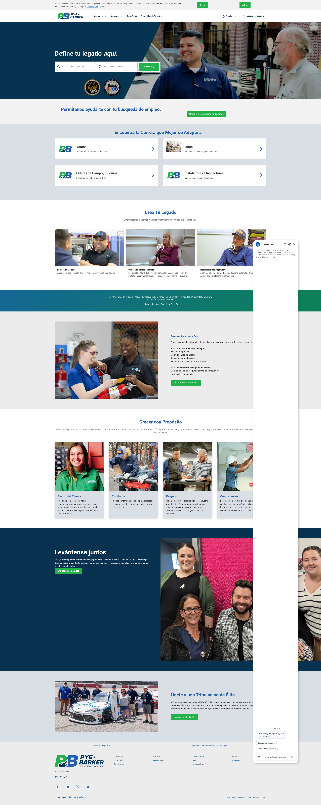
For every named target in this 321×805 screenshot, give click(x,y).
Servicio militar (119, 760)
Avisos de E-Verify (199, 764)
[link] (186, 383)
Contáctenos (119, 764)
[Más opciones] (259, 757)
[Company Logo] (70, 16)
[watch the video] (89, 247)
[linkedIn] (68, 787)
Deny (202, 5)
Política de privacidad (235, 797)
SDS (194, 760)
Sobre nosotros (199, 757)
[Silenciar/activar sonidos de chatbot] (290, 244)
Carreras (156, 757)
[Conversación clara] (285, 244)
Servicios (235, 757)
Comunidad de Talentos (151, 16)
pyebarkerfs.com (62, 771)
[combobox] (76, 67)
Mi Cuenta (236, 760)
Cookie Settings (94, 6)
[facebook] (58, 787)
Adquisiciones (158, 760)
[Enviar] (292, 757)
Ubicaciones (118, 757)
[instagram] (88, 787)
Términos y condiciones (256, 797)
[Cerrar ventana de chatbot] (294, 244)
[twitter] (78, 787)
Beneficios (132, 16)
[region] (275, 500)
